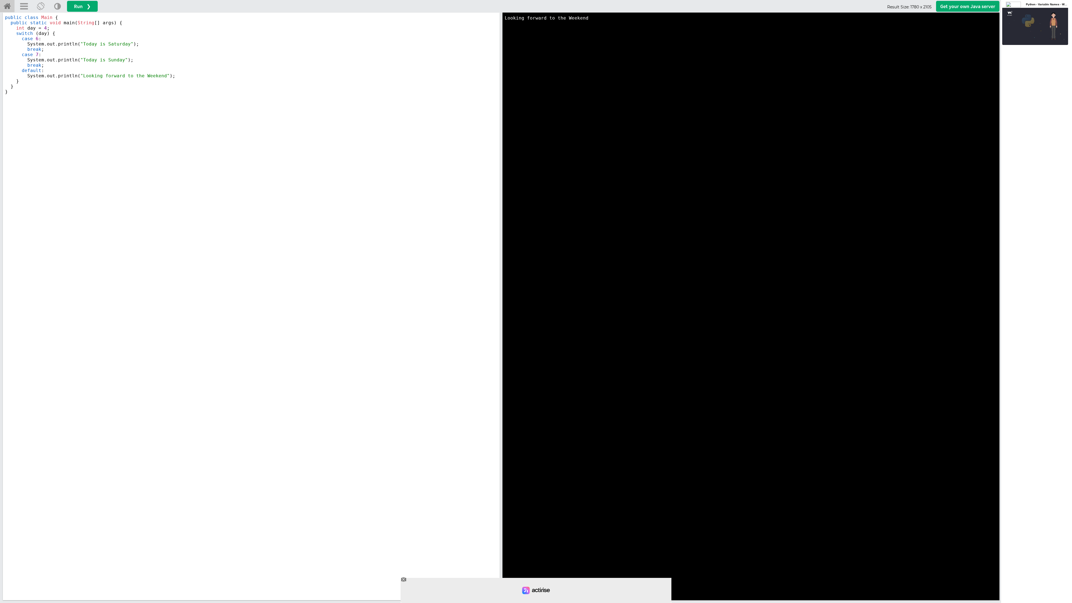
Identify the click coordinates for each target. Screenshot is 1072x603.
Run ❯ (82, 6)
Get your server (967, 6)
